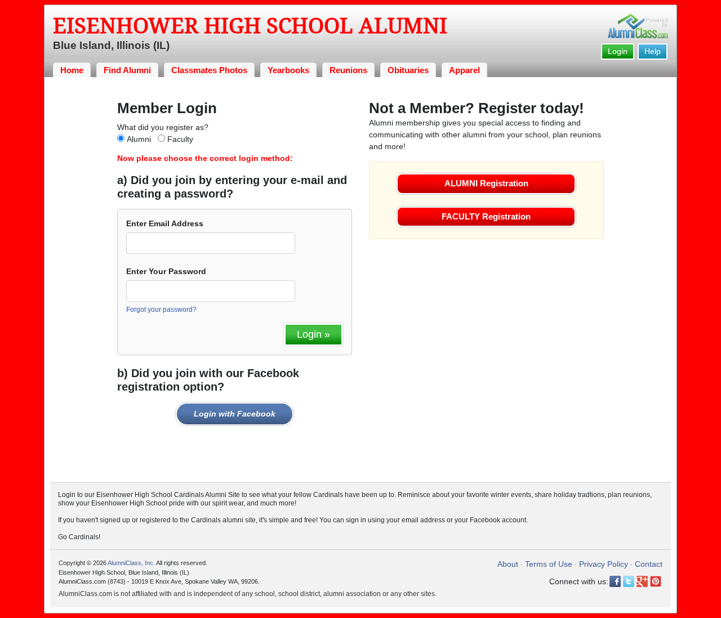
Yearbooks (288, 70)
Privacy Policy (603, 563)
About (507, 563)
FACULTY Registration (486, 216)
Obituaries (408, 70)
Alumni (139, 139)
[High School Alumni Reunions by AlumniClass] (638, 26)
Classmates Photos (209, 70)
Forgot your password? (161, 310)
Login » (313, 334)
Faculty (180, 139)
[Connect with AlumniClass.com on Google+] (642, 581)
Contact (648, 563)
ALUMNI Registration (486, 183)
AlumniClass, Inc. (131, 562)
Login (617, 51)
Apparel (464, 70)
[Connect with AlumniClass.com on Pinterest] (655, 581)
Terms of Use (548, 563)
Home (71, 70)
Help (652, 51)
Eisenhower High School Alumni (250, 26)
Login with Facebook (234, 413)
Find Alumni (127, 70)
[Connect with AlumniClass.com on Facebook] (615, 581)
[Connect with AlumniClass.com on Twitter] (628, 581)
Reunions (348, 70)
